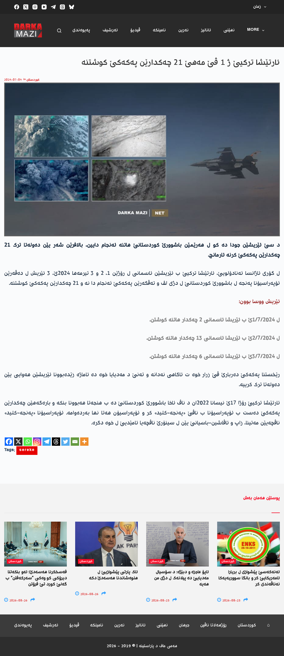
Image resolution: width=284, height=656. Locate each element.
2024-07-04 (13, 80)
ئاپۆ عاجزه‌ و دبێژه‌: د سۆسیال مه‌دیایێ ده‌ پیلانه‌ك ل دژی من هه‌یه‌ (181, 578)
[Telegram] (53, 6)
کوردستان (33, 80)
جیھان (184, 626)
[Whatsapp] (28, 441)
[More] (84, 441)
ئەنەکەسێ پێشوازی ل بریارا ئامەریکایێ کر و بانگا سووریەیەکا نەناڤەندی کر (249, 578)
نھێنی (229, 30)
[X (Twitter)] (25, 6)
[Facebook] (16, 6)
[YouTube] (44, 6)
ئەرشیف (110, 30)
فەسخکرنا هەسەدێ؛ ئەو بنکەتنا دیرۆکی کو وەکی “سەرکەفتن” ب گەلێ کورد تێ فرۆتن (36, 578)
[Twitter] (65, 441)
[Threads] (62, 6)
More (253, 30)
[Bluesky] (71, 6)
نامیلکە (159, 30)
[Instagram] (34, 6)
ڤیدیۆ (135, 30)
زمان (257, 7)
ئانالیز (206, 30)
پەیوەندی (81, 30)
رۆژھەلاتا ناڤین (213, 626)
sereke (27, 450)
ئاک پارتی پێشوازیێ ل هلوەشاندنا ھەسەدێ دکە (113, 575)
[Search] (59, 31)
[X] (18, 441)
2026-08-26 (18, 600)
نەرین (183, 30)
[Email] (75, 441)
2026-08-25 (160, 600)
